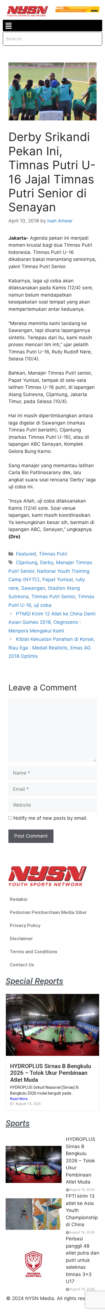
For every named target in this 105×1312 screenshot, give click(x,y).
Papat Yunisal (57, 579)
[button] (8, 25)
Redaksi (18, 899)
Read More (19, 1099)
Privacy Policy (25, 925)
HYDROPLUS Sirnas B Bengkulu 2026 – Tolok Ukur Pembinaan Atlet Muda (50, 1073)
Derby (46, 562)
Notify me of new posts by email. (50, 818)
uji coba (43, 605)
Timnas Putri (53, 554)
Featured (26, 554)
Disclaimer (21, 938)
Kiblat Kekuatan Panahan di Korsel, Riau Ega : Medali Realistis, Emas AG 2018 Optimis (51, 647)
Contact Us (22, 964)
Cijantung (26, 562)
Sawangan (33, 588)
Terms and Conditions (33, 951)
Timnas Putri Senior (53, 596)
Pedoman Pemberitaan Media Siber (48, 912)
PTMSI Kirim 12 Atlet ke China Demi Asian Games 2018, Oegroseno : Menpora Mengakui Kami (51, 622)
